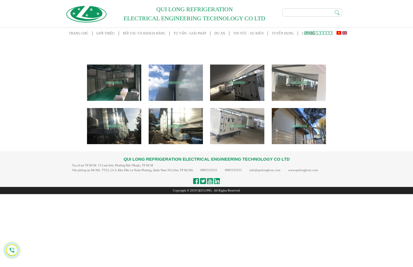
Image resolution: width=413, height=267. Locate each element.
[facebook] (196, 181)
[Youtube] (210, 181)
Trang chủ (78, 33)
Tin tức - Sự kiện (248, 33)
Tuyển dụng (283, 33)
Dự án (219, 33)
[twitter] (203, 181)
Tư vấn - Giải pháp (190, 33)
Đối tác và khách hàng (144, 33)
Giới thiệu (105, 33)
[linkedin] (217, 181)
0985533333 (318, 33)
